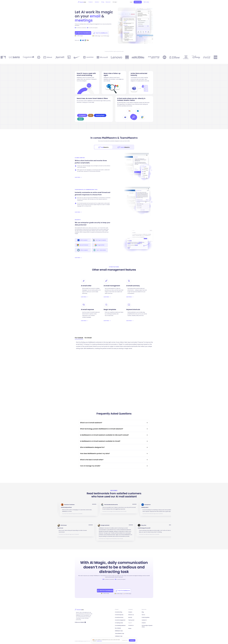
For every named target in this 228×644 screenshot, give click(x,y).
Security (130, 617)
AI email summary (119, 617)
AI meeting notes (119, 622)
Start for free (138, 2)
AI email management (120, 620)
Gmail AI (144, 622)
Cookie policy (99, 641)
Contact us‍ (130, 625)
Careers (130, 612)
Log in (131, 2)
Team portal (131, 620)
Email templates (145, 617)
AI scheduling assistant (120, 625)
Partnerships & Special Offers (147, 626)
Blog (143, 612)
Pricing (102, 2)
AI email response (119, 614)
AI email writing (118, 612)
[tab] (103, 147)
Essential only (124, 640)
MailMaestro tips (119, 630)
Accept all (132, 640)
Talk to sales (146, 2)
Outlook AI (144, 620)
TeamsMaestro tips (119, 633)
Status (129, 628)
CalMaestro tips (118, 636)
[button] (100, 33)
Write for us (131, 614)
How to (143, 614)
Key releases (118, 628)
